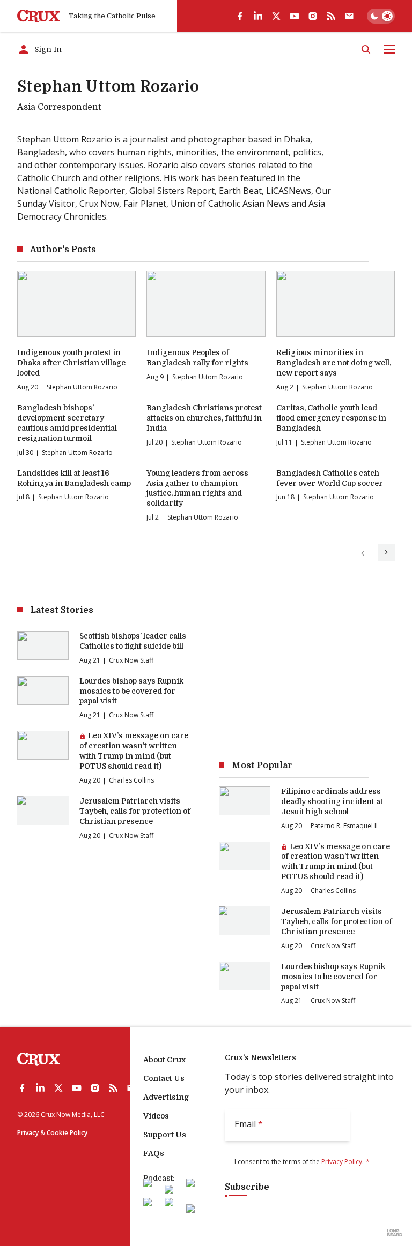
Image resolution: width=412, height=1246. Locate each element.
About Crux (164, 1059)
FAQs (153, 1153)
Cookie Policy (67, 1132)
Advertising (166, 1097)
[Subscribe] (349, 16)
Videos (156, 1116)
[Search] (365, 49)
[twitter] (276, 16)
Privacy (28, 1132)
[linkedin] (258, 16)
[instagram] (313, 16)
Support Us (164, 1134)
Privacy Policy (341, 1161)
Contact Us (164, 1078)
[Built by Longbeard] (394, 1232)
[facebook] (240, 16)
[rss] (331, 16)
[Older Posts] (386, 552)
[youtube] (294, 16)
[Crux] (38, 16)
